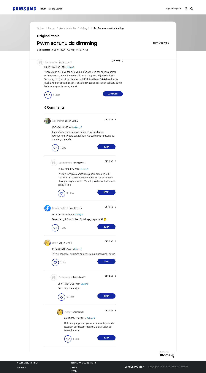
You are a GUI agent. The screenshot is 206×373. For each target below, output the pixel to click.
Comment (113, 94)
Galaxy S (70, 67)
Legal (74, 367)
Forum (43, 9)
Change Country (134, 367)
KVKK (74, 371)
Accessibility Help (27, 363)
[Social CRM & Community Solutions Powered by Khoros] (167, 354)
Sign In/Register (174, 8)
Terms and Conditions (84, 363)
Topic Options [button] (160, 42)
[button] (117, 61)
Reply (106, 147)
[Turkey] (24, 8)
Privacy (21, 367)
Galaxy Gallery (55, 9)
